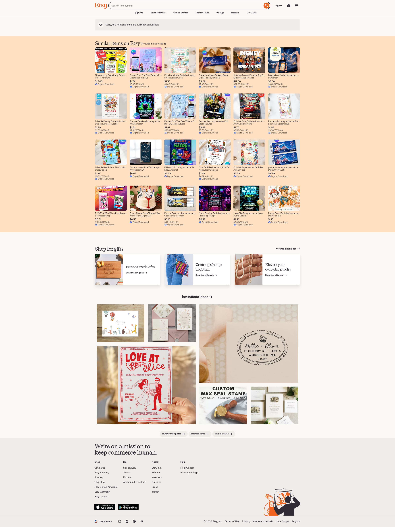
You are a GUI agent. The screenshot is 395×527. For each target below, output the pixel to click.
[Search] (266, 5)
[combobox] (185, 5)
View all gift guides (286, 248)
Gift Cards (252, 12)
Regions (296, 521)
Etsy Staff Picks (158, 12)
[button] (103, 521)
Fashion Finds (202, 12)
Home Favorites (180, 12)
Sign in (278, 5)
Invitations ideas (195, 297)
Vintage (220, 12)
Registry (235, 12)
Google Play (128, 507)
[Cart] (296, 5)
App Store (104, 507)
